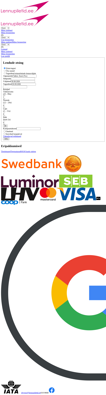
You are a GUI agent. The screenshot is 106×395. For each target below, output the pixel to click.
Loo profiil (5, 56)
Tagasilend (7, 84)
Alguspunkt (8, 76)
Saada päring (30, 151)
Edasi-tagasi (11, 68)
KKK (23, 151)
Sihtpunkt (7, 79)
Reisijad (6, 89)
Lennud (4, 49)
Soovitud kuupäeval (14, 134)
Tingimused (6, 151)
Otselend (9, 131)
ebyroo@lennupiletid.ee (31, 393)
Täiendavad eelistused (12, 136)
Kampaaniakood (10, 128)
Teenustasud (16, 151)
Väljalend (7, 81)
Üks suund (10, 71)
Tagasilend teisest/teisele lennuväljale (21, 73)
